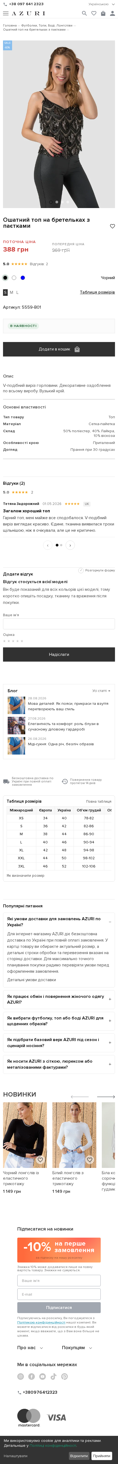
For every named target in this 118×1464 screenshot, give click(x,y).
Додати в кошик (54, 349)
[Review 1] (57, 545)
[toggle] (102, 4)
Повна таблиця (98, 801)
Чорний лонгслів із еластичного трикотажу (21, 1178)
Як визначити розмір (25, 875)
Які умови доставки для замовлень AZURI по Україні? (54, 922)
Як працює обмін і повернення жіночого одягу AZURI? (55, 999)
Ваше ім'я (11, 615)
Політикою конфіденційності (41, 1322)
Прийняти (101, 1456)
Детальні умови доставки (31, 980)
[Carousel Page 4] (67, 202)
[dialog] (59, 1450)
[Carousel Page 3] (62, 202)
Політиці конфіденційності (53, 1445)
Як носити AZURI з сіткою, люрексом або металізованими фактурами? (49, 1064)
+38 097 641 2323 (26, 4)
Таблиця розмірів (97, 292)
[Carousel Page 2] (56, 202)
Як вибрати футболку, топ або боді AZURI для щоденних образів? (55, 1021)
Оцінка (9, 635)
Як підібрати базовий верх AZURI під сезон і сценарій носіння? (53, 1042)
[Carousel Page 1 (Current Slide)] (51, 202)
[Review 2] (61, 545)
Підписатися (59, 1307)
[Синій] (23, 278)
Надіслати (59, 654)
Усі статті (101, 691)
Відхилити (79, 1456)
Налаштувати (15, 1456)
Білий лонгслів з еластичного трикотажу (68, 1178)
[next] (106, 1097)
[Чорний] (5, 278)
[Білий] (14, 278)
